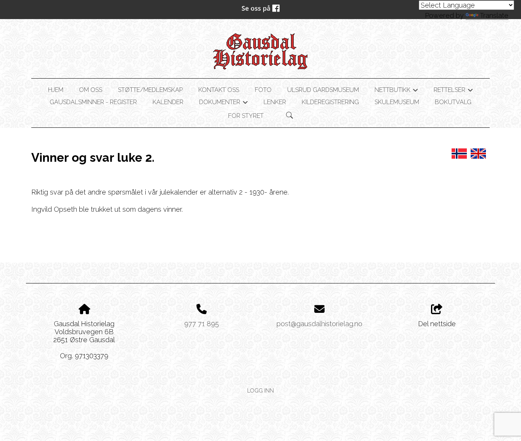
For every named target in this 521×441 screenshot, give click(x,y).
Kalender (168, 102)
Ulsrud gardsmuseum (323, 89)
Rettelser (453, 91)
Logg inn (260, 390)
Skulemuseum (397, 102)
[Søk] (289, 115)
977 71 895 (201, 324)
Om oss (90, 89)
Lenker (275, 102)
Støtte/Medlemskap (150, 89)
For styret (246, 115)
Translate (494, 15)
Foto (263, 89)
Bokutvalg (453, 102)
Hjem (55, 89)
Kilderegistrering (330, 102)
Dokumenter (223, 103)
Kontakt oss (218, 89)
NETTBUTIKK (396, 91)
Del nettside (437, 324)
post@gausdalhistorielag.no (319, 324)
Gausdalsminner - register (93, 102)
